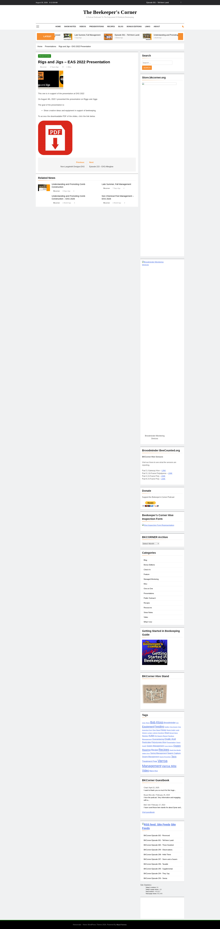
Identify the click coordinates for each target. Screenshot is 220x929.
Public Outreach (150, 598)
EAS (177, 723)
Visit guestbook (148, 812)
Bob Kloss (156, 722)
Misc (145, 584)
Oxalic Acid (170, 739)
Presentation (171, 742)
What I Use (148, 622)
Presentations (96, 26)
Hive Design (174, 727)
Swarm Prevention (165, 757)
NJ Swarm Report (161, 736)
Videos (82, 26)
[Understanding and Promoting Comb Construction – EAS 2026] (125, 38)
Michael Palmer (173, 733)
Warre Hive (153, 771)
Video (146, 617)
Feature (146, 574)
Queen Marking (168, 746)
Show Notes (70, 26)
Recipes (111, 26)
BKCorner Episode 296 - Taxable (156, 864)
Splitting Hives (146, 753)
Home (58, 26)
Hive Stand (156, 730)
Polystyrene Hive (158, 742)
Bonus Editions (134, 26)
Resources (148, 608)
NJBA (151, 736)
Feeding (159, 726)
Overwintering (158, 739)
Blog (120, 26)
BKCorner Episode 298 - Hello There (157, 854)
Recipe (154, 750)
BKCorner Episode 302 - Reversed (157, 835)
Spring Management (158, 753)
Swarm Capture (174, 753)
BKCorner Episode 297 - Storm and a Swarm (160, 859)
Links (147, 26)
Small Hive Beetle (175, 750)
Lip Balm (149, 733)
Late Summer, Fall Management (65, 35)
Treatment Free (149, 761)
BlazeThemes (121, 925)
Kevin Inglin (171, 730)
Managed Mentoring (151, 579)
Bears (148, 723)
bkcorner (43, 67)
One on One (148, 589)
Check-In (147, 570)
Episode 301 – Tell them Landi (157, 2)
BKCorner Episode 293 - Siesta (155, 878)
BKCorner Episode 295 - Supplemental (158, 869)
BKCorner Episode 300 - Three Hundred (159, 845)
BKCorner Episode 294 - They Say (157, 873)
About (157, 26)
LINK (164, 471)
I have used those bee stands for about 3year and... (163, 807)
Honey (163, 730)
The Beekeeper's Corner (110, 12)
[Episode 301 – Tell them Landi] (86, 38)
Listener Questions (158, 733)
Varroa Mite (169, 766)
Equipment (148, 726)
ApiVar (144, 723)
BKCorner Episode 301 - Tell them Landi (158, 840)
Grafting (167, 727)
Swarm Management (150, 757)
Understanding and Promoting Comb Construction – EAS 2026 (157, 35)
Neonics (145, 736)
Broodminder (170, 722)
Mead (167, 733)
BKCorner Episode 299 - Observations (158, 850)
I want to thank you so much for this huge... (160, 790)
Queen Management (155, 746)
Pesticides (146, 742)
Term (173, 756)
